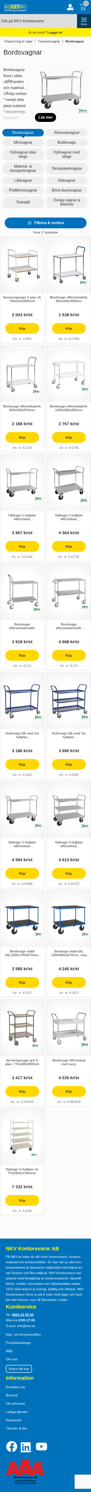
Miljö (9, 1351)
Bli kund (12, 1395)
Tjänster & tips (16, 1428)
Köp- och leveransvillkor (23, 1334)
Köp (15, 330)
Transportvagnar (49, 41)
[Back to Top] (83, 1461)
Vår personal (15, 1403)
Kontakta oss (15, 1387)
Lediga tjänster (17, 1412)
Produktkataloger (18, 1343)
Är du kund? (45, 32)
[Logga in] (70, 7)
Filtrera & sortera (49, 223)
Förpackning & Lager (18, 41)
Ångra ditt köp (19, 1369)
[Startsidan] (14, 7)
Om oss (11, 1359)
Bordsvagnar (75, 41)
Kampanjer (14, 1420)
